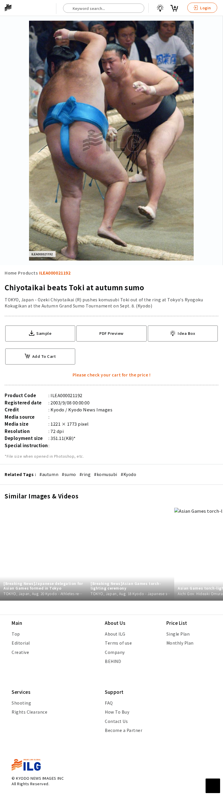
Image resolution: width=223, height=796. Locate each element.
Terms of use (118, 643)
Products (28, 273)
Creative (20, 652)
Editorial (21, 643)
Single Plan (178, 634)
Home (11, 273)
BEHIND (113, 661)
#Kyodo (128, 474)
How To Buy (117, 712)
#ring (85, 474)
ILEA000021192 (55, 273)
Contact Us (116, 721)
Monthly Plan (180, 643)
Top (16, 634)
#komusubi (105, 474)
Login (205, 7)
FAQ (109, 703)
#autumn (48, 474)
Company (115, 652)
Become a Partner (123, 730)
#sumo (69, 474)
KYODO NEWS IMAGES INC (40, 778)
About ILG (115, 634)
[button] (215, 398)
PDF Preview (111, 333)
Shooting (21, 703)
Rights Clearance (29, 712)
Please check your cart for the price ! (112, 375)
